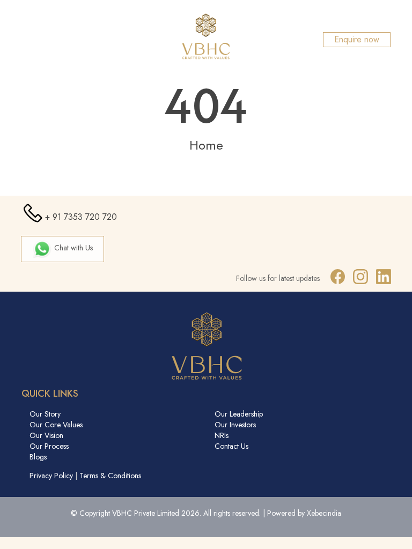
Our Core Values (56, 424)
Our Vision (46, 435)
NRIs (222, 435)
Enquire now (356, 39)
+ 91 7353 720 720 (81, 217)
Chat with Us (72, 247)
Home (206, 145)
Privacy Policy (51, 475)
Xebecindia (324, 513)
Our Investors (235, 424)
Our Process (49, 446)
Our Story (45, 414)
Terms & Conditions (110, 475)
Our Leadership (239, 414)
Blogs (38, 456)
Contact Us (231, 446)
